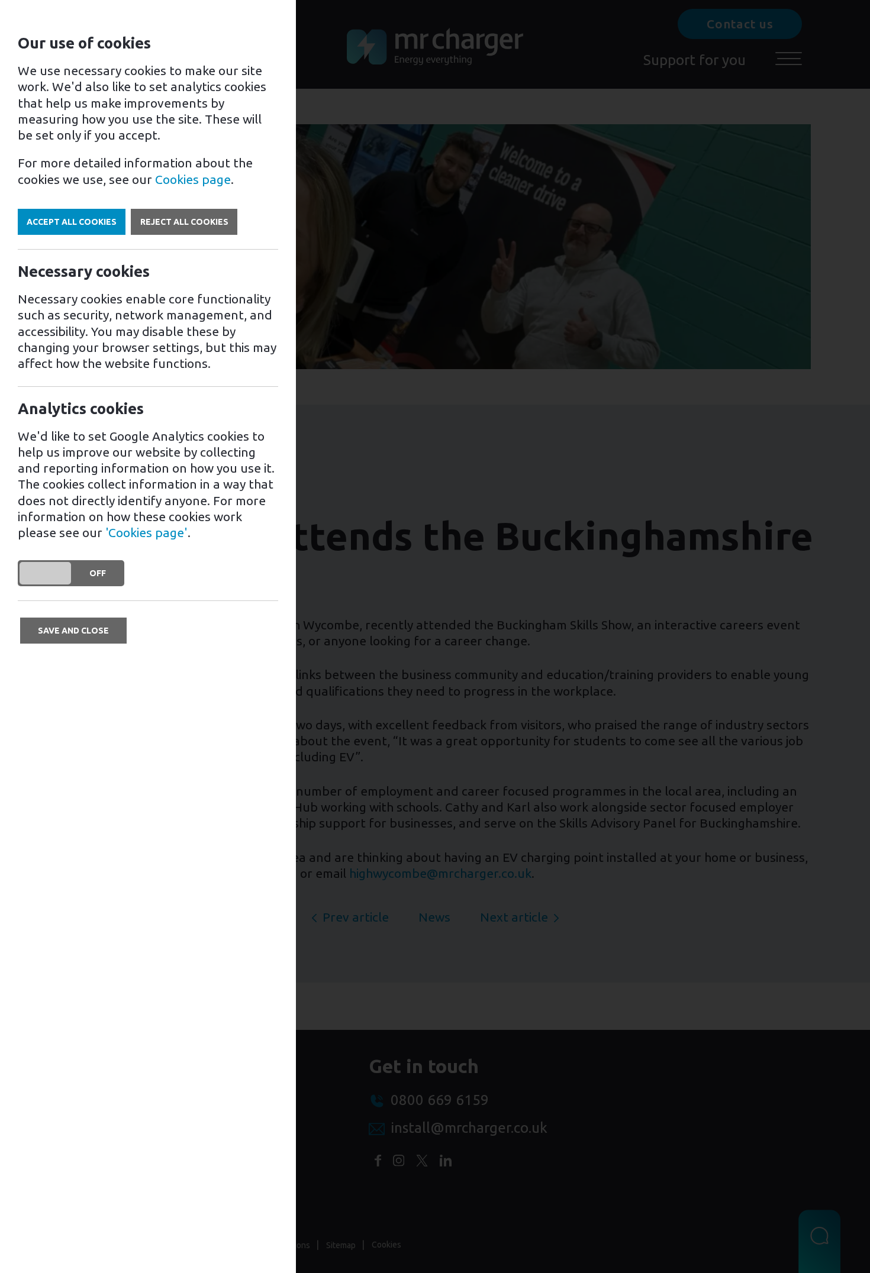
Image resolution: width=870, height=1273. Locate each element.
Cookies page (193, 179)
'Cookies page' (146, 532)
